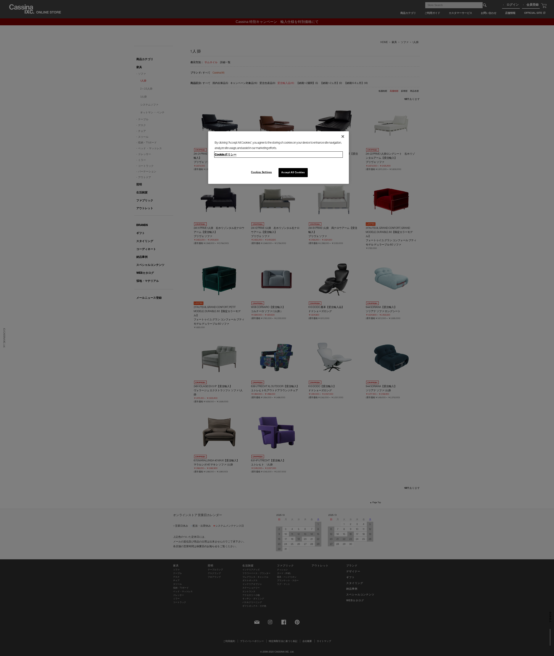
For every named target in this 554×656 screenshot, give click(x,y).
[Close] (343, 136)
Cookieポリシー (226, 154)
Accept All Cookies (293, 172)
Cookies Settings (261, 172)
